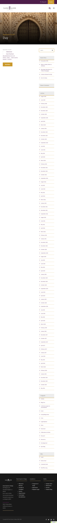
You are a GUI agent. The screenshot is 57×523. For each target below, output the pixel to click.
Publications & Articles (45, 432)
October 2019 (44, 285)
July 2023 (43, 146)
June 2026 (43, 100)
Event (7, 53)
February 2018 (44, 327)
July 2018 (43, 310)
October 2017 (44, 338)
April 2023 (43, 157)
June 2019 (43, 292)
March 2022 (43, 199)
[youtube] (51, 519)
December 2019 (44, 278)
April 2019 (43, 295)
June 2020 (43, 263)
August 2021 (43, 217)
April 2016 (43, 363)
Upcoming (43, 446)
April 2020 (43, 270)
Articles (42, 399)
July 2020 (43, 260)
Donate (51, 2)
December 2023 (44, 132)
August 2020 (43, 256)
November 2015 (44, 381)
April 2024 (43, 121)
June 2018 (43, 313)
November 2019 (44, 281)
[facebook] (40, 2)
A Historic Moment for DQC (46, 74)
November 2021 (44, 210)
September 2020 (44, 253)
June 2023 (43, 149)
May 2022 (43, 192)
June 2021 (43, 221)
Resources (43, 439)
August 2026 (43, 96)
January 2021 (43, 238)
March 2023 (43, 160)
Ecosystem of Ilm (44, 61)
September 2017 (44, 342)
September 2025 (44, 117)
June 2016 (43, 356)
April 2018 (43, 320)
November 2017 (44, 334)
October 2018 (44, 302)
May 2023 (43, 153)
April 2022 (43, 196)
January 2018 (43, 331)
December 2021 (44, 206)
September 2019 (44, 288)
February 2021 (44, 235)
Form (42, 418)
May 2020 (43, 267)
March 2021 (43, 231)
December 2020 (44, 242)
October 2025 (44, 114)
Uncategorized (44, 443)
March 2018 (43, 324)
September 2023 (44, 142)
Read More (7, 64)
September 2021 (44, 213)
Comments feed (44, 464)
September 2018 (44, 306)
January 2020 (43, 274)
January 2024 (43, 128)
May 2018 (43, 317)
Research (43, 435)
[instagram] (45, 2)
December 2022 (44, 167)
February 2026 (44, 103)
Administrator (9, 51)
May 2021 (43, 224)
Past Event (11, 53)
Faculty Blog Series (45, 414)
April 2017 (43, 345)
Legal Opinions (44, 421)
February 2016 (44, 370)
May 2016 (43, 359)
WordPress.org (44, 467)
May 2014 (43, 388)
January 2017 (43, 352)
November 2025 (44, 110)
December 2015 (44, 377)
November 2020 (44, 245)
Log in (42, 457)
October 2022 (44, 174)
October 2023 (44, 139)
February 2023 (44, 164)
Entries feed (43, 460)
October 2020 (44, 249)
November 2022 (44, 171)
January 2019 (43, 299)
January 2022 (43, 203)
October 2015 (44, 384)
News (42, 425)
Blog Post (43, 402)
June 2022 (43, 189)
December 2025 (44, 107)
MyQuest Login (35, 489)
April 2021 (43, 228)
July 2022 (43, 185)
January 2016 (43, 374)
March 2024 (43, 125)
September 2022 (44, 178)
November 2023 (44, 135)
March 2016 (43, 366)
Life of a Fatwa (44, 78)
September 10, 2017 (7, 49)
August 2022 (43, 181)
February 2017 (44, 349)
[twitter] (42, 2)
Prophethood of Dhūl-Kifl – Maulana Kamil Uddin (10, 57)
